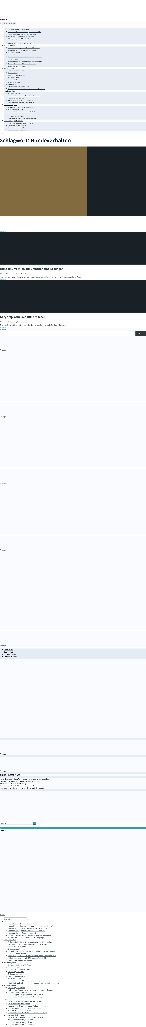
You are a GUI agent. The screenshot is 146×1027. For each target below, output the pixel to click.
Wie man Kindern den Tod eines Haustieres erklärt (22, 118)
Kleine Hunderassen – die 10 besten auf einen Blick (22, 64)
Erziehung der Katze (13, 80)
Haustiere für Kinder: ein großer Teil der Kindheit (21, 112)
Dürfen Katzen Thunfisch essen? (17, 75)
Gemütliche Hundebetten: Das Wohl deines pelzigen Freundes (25, 57)
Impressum (8, 650)
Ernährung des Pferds (14, 93)
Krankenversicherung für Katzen (17, 128)
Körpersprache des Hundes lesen (23, 317)
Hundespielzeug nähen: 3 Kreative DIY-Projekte (21, 36)
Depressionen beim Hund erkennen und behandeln (20, 781)
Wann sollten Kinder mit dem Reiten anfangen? (21, 102)
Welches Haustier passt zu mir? (16, 116)
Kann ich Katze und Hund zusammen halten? (20, 114)
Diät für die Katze (12, 73)
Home (1, 133)
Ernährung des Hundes (14, 52)
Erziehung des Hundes (14, 55)
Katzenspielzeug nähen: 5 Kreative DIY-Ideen (20, 39)
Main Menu (10, 23)
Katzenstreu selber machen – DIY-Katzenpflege (21, 43)
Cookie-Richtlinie (10, 654)
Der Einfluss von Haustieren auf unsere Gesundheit (22, 107)
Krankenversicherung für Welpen (17, 130)
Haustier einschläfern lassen (16, 109)
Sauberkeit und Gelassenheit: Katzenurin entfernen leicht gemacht (26, 89)
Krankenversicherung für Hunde (17, 125)
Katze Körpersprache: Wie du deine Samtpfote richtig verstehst (24, 779)
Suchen (3, 329)
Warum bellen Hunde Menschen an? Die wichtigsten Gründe (41, 221)
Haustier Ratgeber (10, 105)
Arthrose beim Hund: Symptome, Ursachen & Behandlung (24, 48)
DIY (5, 27)
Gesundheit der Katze (14, 82)
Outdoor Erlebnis (10, 656)
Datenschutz (9, 652)
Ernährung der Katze (13, 77)
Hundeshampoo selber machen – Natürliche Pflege (22, 34)
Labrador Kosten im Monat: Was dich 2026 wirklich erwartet (23, 788)
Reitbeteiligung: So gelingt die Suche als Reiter (20, 100)
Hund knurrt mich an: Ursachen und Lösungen (32, 269)
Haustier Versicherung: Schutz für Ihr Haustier (20, 123)
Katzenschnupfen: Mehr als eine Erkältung (19, 86)
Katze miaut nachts (13, 84)
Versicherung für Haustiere (13, 121)
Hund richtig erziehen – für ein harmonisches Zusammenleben (25, 61)
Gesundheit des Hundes (14, 59)
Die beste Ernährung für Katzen (16, 71)
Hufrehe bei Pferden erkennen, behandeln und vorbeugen (24, 96)
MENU (2, 915)
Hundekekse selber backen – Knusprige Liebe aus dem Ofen (24, 32)
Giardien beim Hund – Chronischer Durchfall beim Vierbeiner (23, 786)
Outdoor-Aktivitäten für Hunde (16, 66)
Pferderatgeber (9, 91)
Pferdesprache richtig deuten (16, 98)
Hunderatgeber (9, 45)
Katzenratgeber (9, 68)
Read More (3, 231)
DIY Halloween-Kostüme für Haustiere (18, 29)
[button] (1, 23)
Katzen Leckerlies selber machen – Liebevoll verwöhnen (23, 41)
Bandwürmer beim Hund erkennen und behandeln (22, 50)
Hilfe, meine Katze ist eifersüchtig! (13, 783)
